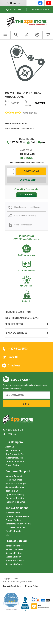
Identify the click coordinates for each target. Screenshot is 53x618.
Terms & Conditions (14, 461)
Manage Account (13, 476)
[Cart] (48, 35)
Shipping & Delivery (14, 487)
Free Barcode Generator (17, 516)
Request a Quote (13, 491)
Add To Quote (27, 180)
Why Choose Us (12, 450)
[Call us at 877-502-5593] (4, 430)
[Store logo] (18, 420)
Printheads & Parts (14, 560)
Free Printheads (13, 531)
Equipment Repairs (14, 498)
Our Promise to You (40, 9)
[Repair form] (26, 35)
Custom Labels (12, 513)
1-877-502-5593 (17, 142)
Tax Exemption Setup (15, 502)
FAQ (7, 535)
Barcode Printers (13, 553)
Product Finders (13, 520)
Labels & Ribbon (13, 557)
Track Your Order (13, 480)
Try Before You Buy (14, 494)
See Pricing (26, 195)
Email (32, 142)
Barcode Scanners (14, 546)
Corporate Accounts (15, 527)
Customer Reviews (14, 458)
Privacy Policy (12, 465)
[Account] (37, 35)
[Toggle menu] (5, 35)
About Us (9, 447)
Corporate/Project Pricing (18, 524)
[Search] (16, 35)
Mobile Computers (14, 549)
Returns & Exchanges (15, 483)
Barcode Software (14, 564)
